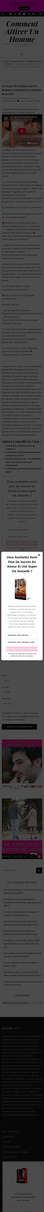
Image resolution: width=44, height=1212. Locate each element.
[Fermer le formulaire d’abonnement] (39, 555)
